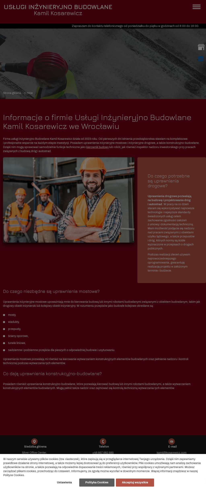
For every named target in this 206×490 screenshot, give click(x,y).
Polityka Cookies (96, 482)
